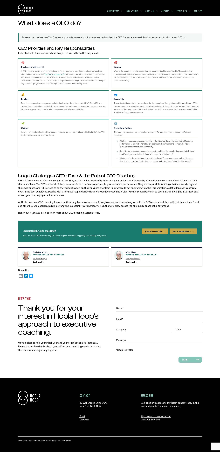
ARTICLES (165, 11)
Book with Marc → (183, 231)
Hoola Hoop (93, 212)
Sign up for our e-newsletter (156, 416)
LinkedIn (84, 419)
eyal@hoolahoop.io (40, 259)
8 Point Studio (65, 440)
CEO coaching (45, 202)
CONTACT (198, 11)
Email (82, 416)
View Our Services (150, 419)
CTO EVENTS (182, 11)
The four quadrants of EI (54, 74)
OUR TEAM (149, 11)
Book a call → (39, 262)
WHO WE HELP (132, 11)
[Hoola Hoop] (29, 398)
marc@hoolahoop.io (133, 259)
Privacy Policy (46, 440)
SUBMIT (185, 359)
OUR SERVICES (113, 11)
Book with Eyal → (155, 231)
